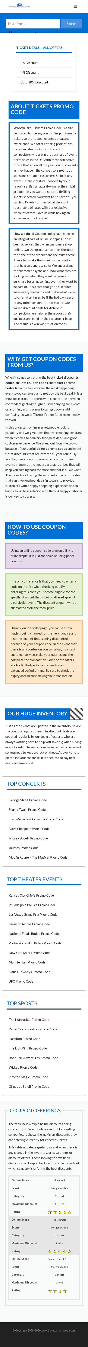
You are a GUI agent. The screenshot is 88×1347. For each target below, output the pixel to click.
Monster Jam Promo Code (27, 962)
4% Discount (30, 72)
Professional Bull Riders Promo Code (35, 943)
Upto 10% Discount (34, 82)
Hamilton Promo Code (24, 1039)
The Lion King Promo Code (28, 1048)
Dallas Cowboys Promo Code (29, 972)
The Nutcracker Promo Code (29, 1019)
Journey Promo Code (23, 848)
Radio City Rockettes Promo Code (33, 1029)
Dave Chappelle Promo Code (29, 829)
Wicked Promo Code (23, 1067)
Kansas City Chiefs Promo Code (31, 895)
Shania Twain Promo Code (27, 809)
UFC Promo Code (21, 981)
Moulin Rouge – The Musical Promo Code (38, 857)
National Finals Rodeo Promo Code (34, 933)
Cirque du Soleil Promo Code (29, 1086)
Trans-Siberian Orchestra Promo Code (36, 819)
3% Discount (30, 63)
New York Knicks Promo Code (29, 953)
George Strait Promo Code (28, 800)
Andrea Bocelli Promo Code (28, 838)
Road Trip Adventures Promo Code (33, 1058)
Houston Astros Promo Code (29, 924)
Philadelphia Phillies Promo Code (32, 905)
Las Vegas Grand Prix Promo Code (33, 914)
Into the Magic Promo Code (28, 1077)
